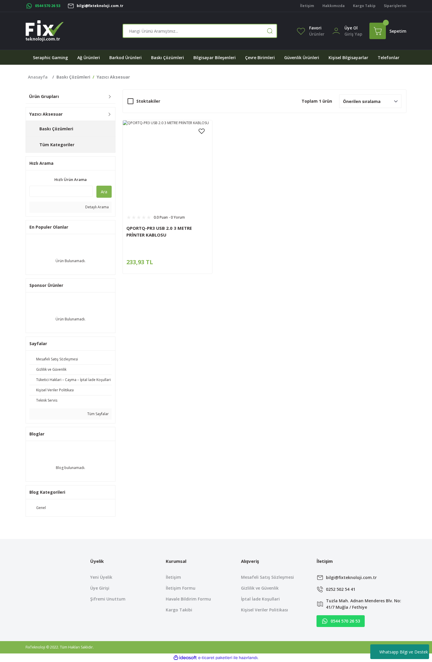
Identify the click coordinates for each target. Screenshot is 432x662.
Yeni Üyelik (101, 577)
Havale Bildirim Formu (188, 599)
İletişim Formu (180, 588)
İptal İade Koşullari (260, 599)
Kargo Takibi (179, 610)
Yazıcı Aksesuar (113, 77)
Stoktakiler (148, 101)
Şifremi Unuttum (107, 599)
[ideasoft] (185, 658)
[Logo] (45, 30)
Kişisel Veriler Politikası (264, 610)
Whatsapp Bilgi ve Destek (403, 652)
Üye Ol (351, 28)
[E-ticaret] (215, 657)
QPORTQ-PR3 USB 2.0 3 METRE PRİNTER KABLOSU (159, 231)
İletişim (173, 577)
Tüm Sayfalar (97, 413)
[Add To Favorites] (201, 130)
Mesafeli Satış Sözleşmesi (267, 577)
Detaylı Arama (96, 206)
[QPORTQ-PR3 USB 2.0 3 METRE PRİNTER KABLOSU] (167, 165)
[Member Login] (336, 30)
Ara (104, 191)
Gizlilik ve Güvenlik (260, 588)
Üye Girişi (99, 588)
